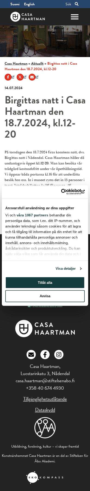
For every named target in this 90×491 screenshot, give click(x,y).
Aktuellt (37, 63)
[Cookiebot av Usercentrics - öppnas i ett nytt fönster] (65, 192)
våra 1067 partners (32, 215)
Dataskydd (45, 409)
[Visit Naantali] (45, 306)
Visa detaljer (66, 268)
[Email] (33, 77)
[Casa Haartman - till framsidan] (27, 17)
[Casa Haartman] (45, 336)
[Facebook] (9, 77)
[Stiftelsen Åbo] (45, 430)
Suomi (15, 4)
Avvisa (45, 296)
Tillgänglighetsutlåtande (45, 399)
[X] (21, 77)
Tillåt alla (45, 283)
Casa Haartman (16, 63)
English (29, 4)
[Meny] (74, 16)
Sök (68, 4)
